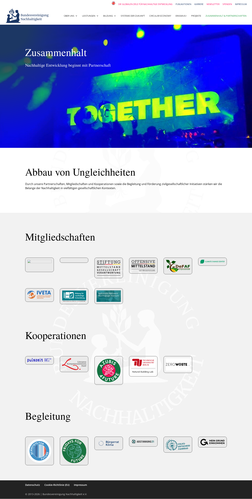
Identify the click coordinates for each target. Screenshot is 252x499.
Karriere (198, 4)
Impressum (241, 4)
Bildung (108, 16)
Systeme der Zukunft (133, 16)
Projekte (196, 16)
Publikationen (183, 4)
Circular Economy (160, 16)
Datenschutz (32, 484)
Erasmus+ (181, 16)
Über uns (69, 16)
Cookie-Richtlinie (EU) (56, 484)
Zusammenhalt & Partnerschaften (226, 16)
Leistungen (88, 16)
